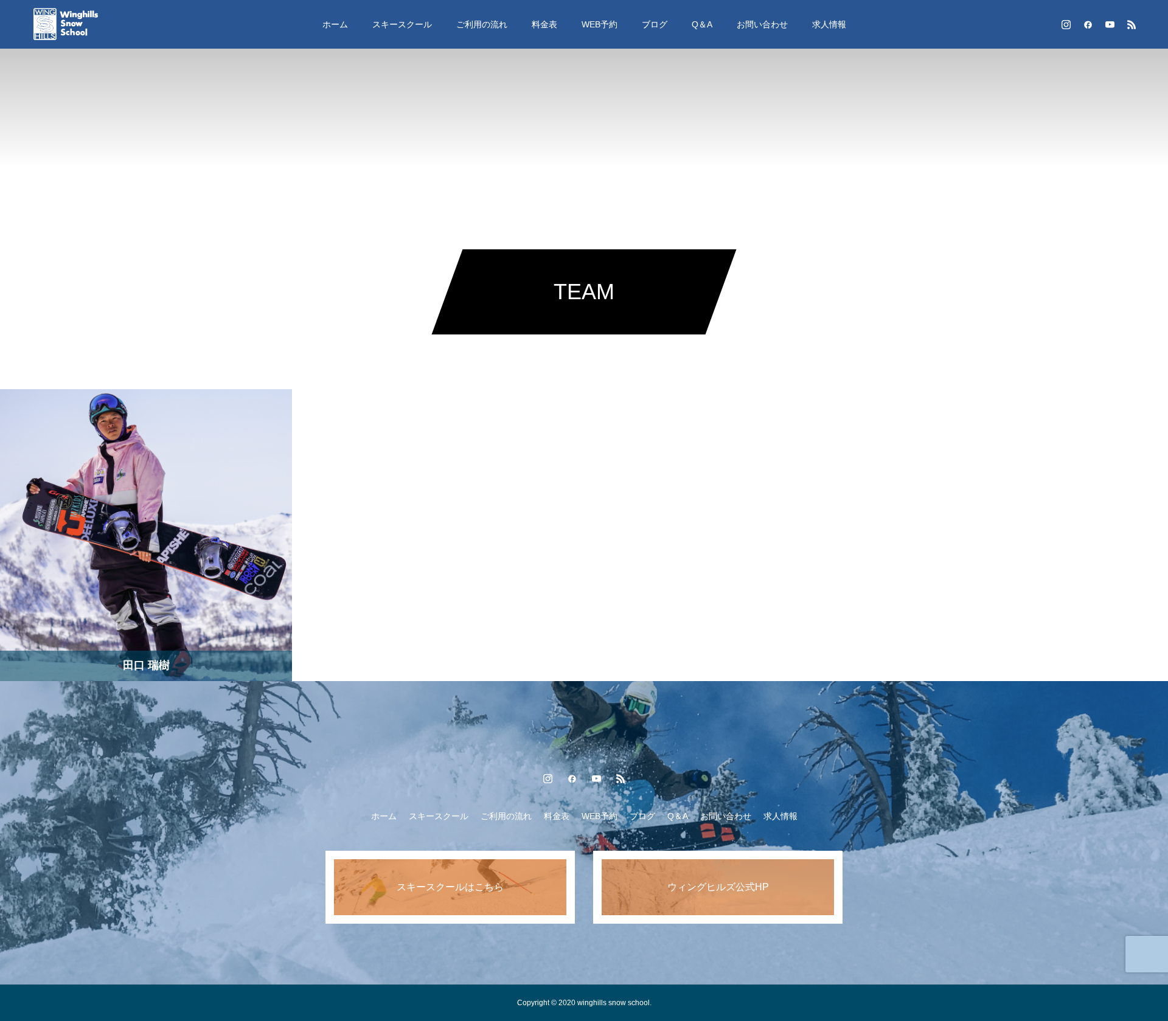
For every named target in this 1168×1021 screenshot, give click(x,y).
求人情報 (829, 24)
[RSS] (1131, 24)
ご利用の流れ (481, 24)
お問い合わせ (762, 24)
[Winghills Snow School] (76, 24)
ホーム (335, 24)
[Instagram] (1066, 24)
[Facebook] (1088, 24)
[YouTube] (1110, 24)
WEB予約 (599, 24)
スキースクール (402, 24)
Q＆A (702, 24)
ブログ (654, 24)
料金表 (544, 24)
